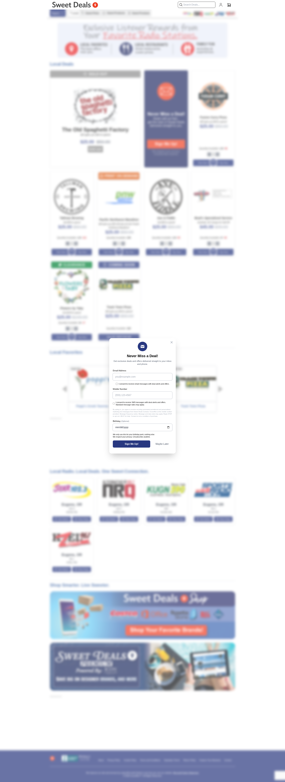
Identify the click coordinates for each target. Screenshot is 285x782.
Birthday (121, 421)
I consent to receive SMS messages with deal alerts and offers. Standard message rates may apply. (141, 403)
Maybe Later (162, 444)
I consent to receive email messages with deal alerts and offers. (144, 384)
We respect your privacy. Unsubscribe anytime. (131, 437)
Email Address (119, 370)
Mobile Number (120, 389)
